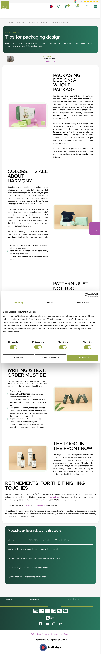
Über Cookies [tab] (83, 302)
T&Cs (33, 634)
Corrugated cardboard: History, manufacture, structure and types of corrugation (40, 540)
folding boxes (54, 497)
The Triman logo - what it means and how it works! (28, 567)
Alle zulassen (82, 358)
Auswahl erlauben (50, 358)
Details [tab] (50, 302)
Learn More (50, 61)
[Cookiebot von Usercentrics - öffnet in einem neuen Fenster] (86, 295)
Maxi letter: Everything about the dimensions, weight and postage (34, 549)
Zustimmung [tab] (17, 302)
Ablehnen (18, 358)
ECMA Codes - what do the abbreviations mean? (27, 577)
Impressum (57, 634)
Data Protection (43, 634)
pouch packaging (40, 505)
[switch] (38, 347)
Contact (67, 634)
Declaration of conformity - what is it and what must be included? (34, 558)
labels (28, 505)
